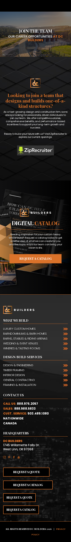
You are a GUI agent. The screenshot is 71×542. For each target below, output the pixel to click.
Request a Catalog (28, 485)
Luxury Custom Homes (19, 329)
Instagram (5, 456)
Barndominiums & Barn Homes (25, 333)
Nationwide (13, 418)
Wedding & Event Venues (20, 343)
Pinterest (10, 456)
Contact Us (13, 395)
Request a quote (19, 497)
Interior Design (14, 375)
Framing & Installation (19, 385)
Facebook (15, 456)
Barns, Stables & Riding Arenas (25, 338)
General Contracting (19, 380)
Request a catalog (35, 258)
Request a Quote (26, 472)
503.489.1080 (38, 413)
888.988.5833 (25, 408)
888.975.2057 (27, 404)
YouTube (19, 456)
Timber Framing (13, 370)
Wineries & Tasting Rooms (21, 348)
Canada (10, 423)
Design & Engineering (18, 365)
